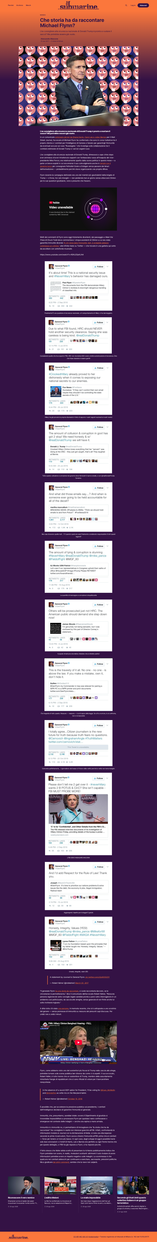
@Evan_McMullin (108, 1090)
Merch (28, 5)
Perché (10, 5)
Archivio (19, 5)
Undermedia (93, 1237)
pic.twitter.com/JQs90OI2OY (97, 977)
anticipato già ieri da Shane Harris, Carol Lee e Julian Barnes (80, 137)
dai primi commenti (61, 1162)
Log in (133, 5)
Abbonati (143, 5)
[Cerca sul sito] (126, 5)
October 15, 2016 (75, 1099)
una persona (63, 1008)
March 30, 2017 (82, 983)
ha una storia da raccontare (66, 991)
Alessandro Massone (49, 39)
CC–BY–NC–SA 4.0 (80, 1237)
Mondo (43, 15)
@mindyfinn (51, 1093)
